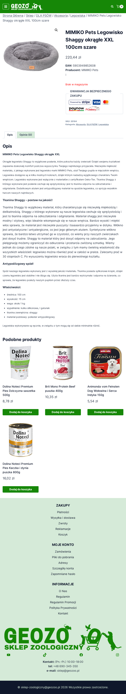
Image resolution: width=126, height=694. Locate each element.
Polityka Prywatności (63, 607)
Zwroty (63, 523)
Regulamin (63, 596)
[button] (56, 30)
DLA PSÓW (92, 124)
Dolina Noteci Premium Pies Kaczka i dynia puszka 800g (18, 468)
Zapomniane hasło (63, 574)
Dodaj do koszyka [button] (20, 412)
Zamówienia (63, 551)
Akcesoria (81, 124)
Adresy (63, 562)
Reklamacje (63, 529)
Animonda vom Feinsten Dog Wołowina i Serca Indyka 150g (103, 391)
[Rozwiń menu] (6, 6)
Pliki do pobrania (63, 557)
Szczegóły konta (63, 568)
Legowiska (103, 124)
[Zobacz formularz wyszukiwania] (112, 6)
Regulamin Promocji (63, 602)
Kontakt (63, 613)
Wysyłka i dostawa (63, 517)
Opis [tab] (10, 134)
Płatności (63, 512)
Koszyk (63, 534)
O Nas (63, 591)
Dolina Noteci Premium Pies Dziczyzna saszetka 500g (19, 391)
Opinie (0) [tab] (26, 134)
